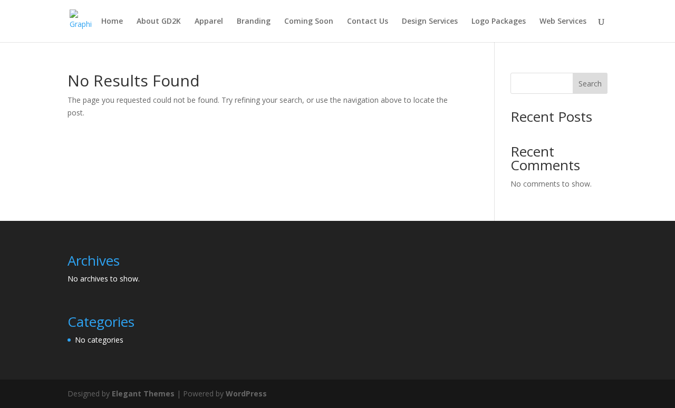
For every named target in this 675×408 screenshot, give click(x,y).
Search (590, 84)
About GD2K (159, 21)
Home (112, 21)
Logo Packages (498, 21)
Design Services (430, 21)
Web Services (562, 21)
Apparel (209, 21)
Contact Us (367, 21)
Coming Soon (308, 21)
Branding (254, 21)
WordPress (246, 393)
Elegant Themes (143, 393)
